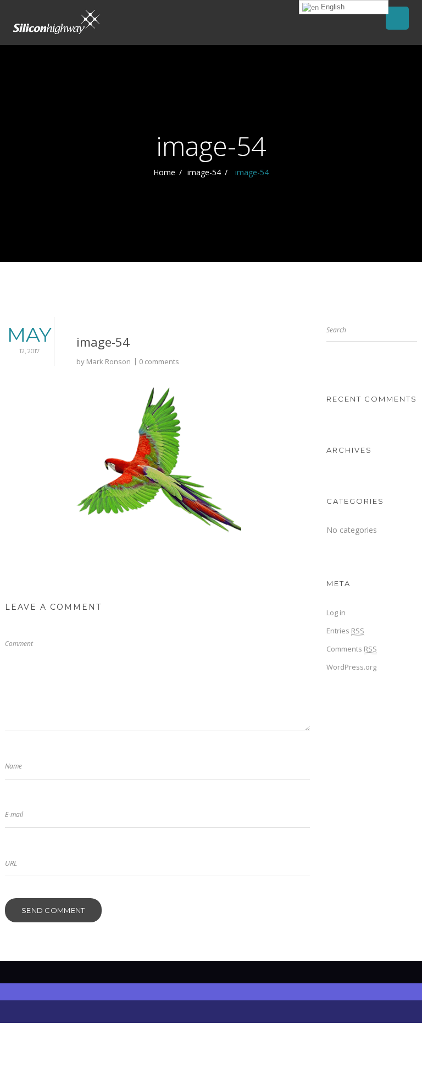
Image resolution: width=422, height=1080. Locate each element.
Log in (336, 612)
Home (164, 172)
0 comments (159, 361)
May (29, 338)
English (332, 7)
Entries (345, 631)
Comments (351, 649)
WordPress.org (351, 667)
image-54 (204, 172)
